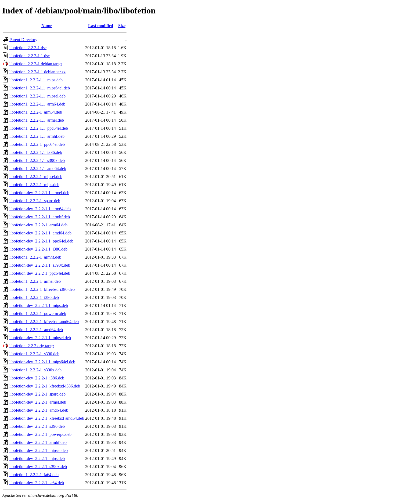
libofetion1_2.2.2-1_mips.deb (34, 184)
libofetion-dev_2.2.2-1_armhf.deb (38, 442)
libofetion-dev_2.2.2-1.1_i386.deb (38, 249)
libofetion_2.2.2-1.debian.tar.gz (35, 63)
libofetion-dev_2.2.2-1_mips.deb (37, 458)
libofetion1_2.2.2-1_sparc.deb (34, 200)
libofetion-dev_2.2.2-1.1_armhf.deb (39, 217)
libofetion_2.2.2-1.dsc (27, 47)
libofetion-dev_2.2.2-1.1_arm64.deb (40, 208)
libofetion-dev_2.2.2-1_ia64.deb (36, 482)
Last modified (100, 25)
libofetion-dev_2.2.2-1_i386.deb (36, 378)
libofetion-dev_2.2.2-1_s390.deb (37, 426)
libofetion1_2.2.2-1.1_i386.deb (35, 152)
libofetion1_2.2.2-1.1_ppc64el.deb (38, 128)
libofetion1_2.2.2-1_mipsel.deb (35, 176)
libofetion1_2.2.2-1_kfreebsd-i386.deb (42, 289)
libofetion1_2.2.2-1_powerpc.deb (37, 313)
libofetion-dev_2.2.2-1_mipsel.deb (38, 450)
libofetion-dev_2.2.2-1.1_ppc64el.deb (41, 241)
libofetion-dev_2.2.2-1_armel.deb (37, 402)
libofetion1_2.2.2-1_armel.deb (35, 281)
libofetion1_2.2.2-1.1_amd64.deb (37, 168)
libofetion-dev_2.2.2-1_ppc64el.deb (39, 273)
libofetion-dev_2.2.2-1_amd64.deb (38, 410)
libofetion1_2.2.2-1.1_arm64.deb (37, 104)
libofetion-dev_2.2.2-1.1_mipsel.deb (40, 337)
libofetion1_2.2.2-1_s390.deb (34, 354)
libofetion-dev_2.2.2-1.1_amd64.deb (40, 233)
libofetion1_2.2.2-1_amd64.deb (36, 329)
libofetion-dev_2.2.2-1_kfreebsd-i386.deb (44, 386)
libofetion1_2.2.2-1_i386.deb (34, 297)
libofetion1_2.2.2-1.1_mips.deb (36, 80)
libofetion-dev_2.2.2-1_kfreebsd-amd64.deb (46, 418)
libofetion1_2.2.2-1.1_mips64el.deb (39, 88)
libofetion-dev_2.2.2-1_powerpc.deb (40, 434)
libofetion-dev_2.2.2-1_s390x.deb (38, 466)
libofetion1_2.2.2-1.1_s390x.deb (37, 160)
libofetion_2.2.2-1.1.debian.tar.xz (37, 72)
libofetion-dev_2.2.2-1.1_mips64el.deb (42, 362)
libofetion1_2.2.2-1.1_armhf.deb (36, 136)
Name (46, 25)
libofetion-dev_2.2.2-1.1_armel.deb (39, 192)
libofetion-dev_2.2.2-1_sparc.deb (37, 394)
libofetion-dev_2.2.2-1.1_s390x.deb (39, 265)
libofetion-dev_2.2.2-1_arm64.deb (38, 225)
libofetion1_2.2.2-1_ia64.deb (34, 474)
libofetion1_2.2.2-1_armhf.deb (35, 257)
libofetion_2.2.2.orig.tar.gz (31, 345)
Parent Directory (23, 39)
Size (121, 25)
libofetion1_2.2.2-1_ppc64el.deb (37, 144)
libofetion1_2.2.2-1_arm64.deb (35, 112)
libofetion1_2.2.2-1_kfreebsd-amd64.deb (44, 321)
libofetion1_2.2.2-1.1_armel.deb (36, 120)
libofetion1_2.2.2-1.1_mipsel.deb (37, 96)
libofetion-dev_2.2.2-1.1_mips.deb (38, 305)
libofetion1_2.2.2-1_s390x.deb (35, 370)
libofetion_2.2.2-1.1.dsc (29, 55)
